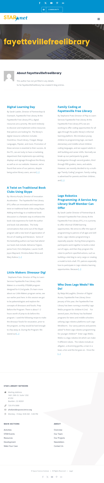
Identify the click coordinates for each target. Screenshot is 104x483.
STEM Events (9, 434)
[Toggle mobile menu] (99, 19)
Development (10, 442)
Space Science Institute (41, 471)
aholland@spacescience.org (20, 409)
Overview (58, 430)
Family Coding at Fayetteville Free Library (75, 109)
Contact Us (58, 446)
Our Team (58, 434)
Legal (71, 471)
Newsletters (59, 442)
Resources (8, 438)
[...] (38, 172)
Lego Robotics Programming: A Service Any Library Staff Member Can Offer (77, 202)
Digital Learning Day (21, 107)
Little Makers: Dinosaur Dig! (26, 272)
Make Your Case (11, 446)
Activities (8, 430)
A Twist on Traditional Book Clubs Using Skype (26, 189)
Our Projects (59, 438)
